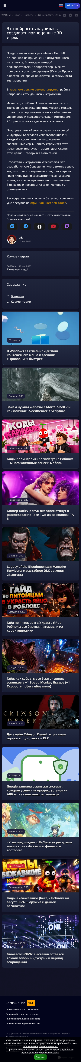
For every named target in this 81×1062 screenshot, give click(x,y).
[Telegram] (25, 226)
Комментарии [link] (21, 301)
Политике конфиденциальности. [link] (40, 1046)
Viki (20, 237)
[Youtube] (53, 226)
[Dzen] (39, 226)
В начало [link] (17, 296)
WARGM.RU (31, 1033)
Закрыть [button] (40, 1057)
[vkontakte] (12, 226)
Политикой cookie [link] (49, 1052)
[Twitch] (66, 226)
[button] (5, 5)
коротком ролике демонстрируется (34, 89)
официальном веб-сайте (48, 203)
